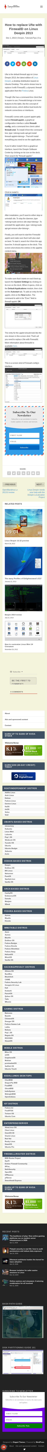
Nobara (8, 1030)
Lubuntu (8, 834)
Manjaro (8, 901)
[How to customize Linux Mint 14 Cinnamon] (23, 631)
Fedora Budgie (11, 943)
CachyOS (8, 893)
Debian (8, 798)
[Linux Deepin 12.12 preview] (23, 523)
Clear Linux (9, 1130)
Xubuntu (8, 851)
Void (6, 815)
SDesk (7, 904)
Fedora (25, 91)
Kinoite (8, 921)
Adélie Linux (10, 792)
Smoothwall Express (13, 1180)
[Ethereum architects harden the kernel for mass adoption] (5, 1261)
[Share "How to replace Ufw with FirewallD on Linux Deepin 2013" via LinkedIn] (23, 473)
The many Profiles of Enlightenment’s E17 (23, 578)
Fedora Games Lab (12, 1024)
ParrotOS (8, 993)
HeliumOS (9, 954)
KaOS (7, 806)
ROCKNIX (9, 1038)
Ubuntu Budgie (11, 848)
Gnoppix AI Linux (12, 985)
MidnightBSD (10, 1094)
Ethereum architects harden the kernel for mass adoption (27, 1261)
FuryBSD (8, 1085)
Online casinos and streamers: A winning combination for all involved (26, 1282)
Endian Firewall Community (16, 1164)
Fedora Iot (9, 1108)
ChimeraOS (9, 1019)
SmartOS (8, 1144)
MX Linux (9, 871)
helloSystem (10, 1091)
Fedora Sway (10, 952)
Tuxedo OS (9, 843)
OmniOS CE (9, 1133)
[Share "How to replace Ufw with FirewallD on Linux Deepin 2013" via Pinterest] (18, 473)
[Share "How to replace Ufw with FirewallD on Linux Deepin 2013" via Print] (38, 473)
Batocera (8, 1013)
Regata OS (9, 1035)
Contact (8, 725)
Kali (6, 988)
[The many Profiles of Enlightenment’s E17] (23, 561)
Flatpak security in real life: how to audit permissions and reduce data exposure (26, 1250)
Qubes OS (9, 996)
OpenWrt (8, 1172)
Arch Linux (9, 795)
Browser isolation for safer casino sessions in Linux (23, 1271)
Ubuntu (8, 846)
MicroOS (8, 957)
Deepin (21, 38)
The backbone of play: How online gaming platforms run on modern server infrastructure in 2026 (27, 1238)
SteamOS (8, 1041)
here (15, 346)
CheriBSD (9, 1080)
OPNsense (9, 1175)
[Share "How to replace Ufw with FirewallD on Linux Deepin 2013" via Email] (33, 473)
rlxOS (7, 809)
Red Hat (8, 1139)
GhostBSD (9, 1088)
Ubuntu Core (10, 1116)
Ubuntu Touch (11, 1069)
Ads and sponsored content (16, 719)
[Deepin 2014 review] (23, 598)
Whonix (8, 1002)
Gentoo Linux (10, 804)
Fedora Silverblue (12, 949)
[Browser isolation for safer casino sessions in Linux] (5, 1272)
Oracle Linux (10, 1136)
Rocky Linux (10, 1141)
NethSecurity (10, 1169)
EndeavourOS (10, 896)
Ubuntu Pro (9, 1147)
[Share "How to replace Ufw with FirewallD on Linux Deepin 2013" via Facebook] (9, 473)
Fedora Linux (10, 801)
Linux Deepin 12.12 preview (17, 541)
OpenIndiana (10, 1097)
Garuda (8, 899)
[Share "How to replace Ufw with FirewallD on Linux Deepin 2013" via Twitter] (13, 473)
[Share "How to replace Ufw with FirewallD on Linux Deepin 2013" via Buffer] (28, 473)
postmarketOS (11, 1063)
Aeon (7, 932)
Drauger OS (9, 1021)
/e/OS (7, 1055)
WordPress (40, 1442)
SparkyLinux (10, 879)
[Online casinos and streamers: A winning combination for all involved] (5, 1283)
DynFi (7, 1161)
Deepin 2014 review (13, 615)
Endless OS (9, 868)
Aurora (7, 915)
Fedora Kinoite (11, 946)
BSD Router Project (13, 1158)
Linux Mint (9, 832)
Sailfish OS (9, 1066)
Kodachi (8, 991)
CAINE (7, 979)
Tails (7, 999)
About (7, 713)
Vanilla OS (9, 882)
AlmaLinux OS (11, 1127)
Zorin (7, 854)
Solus (7, 812)
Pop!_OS (8, 837)
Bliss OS (8, 1052)
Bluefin (8, 918)
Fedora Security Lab (13, 982)
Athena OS (9, 971)
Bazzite (8, 1016)
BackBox (8, 974)
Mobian (8, 1060)
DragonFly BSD (11, 1083)
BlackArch (9, 977)
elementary (9, 826)
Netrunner (9, 873)
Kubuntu (8, 829)
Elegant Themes (19, 1442)
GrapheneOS (10, 1058)
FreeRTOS (9, 1111)
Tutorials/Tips (31, 38)
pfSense (8, 1178)
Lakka (7, 1027)
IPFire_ (7, 1166)
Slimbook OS (10, 840)
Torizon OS (9, 1113)
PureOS (8, 876)
